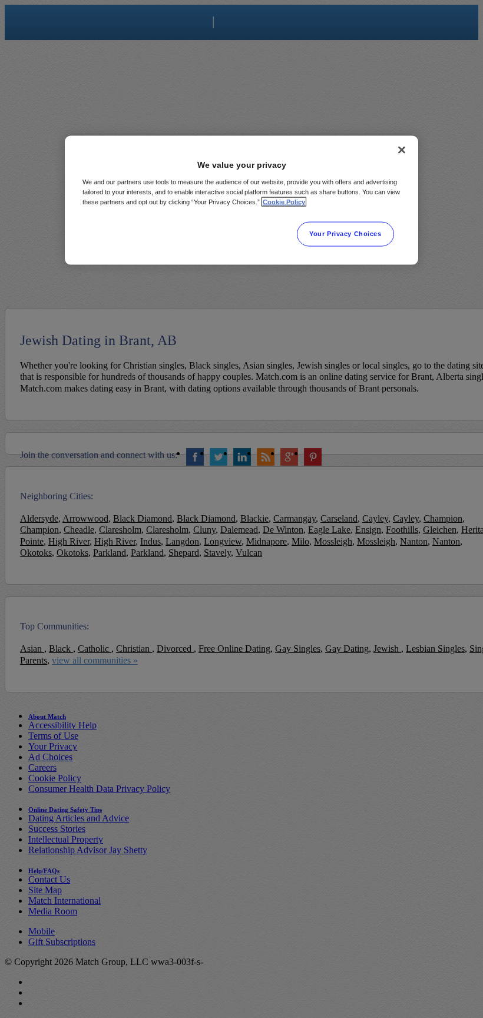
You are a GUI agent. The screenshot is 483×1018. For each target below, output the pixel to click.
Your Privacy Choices (345, 233)
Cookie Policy (284, 201)
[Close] (402, 150)
